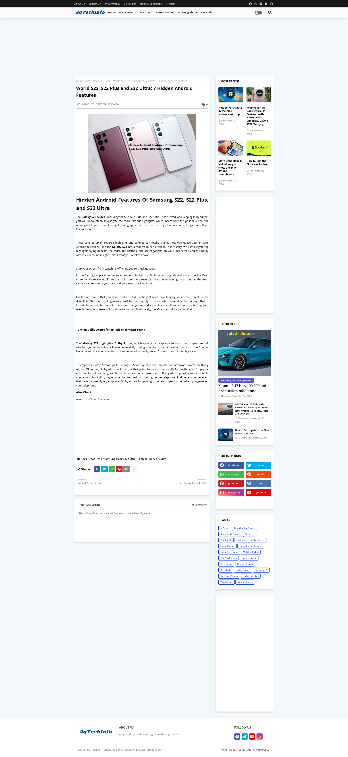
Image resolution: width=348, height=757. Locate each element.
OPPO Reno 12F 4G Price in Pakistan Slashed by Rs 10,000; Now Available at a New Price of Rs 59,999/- (252, 409)
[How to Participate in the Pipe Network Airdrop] (225, 435)
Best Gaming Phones (244, 528)
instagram (233, 492)
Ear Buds (206, 12)
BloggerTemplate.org (148, 749)
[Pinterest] (119, 469)
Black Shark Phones (230, 534)
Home (111, 12)
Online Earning (249, 558)
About (233, 749)
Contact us (94, 3)
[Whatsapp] (112, 469)
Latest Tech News (229, 552)
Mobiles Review (251, 552)
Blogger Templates (103, 749)
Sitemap (170, 3)
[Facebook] (97, 469)
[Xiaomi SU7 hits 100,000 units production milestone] (244, 353)
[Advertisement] (174, 46)
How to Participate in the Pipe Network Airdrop (230, 111)
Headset (241, 540)
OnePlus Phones (228, 558)
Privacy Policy (112, 3)
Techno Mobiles (251, 576)
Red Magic (225, 570)
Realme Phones (245, 564)
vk (261, 483)
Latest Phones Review (98, 81)
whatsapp (234, 474)
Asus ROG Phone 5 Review (92, 399)
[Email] (126, 469)
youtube (261, 492)
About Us (79, 3)
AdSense (224, 528)
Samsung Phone (188, 12)
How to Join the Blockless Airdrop (257, 162)
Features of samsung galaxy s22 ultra (113, 459)
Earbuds (249, 534)
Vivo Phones (226, 582)
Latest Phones (165, 12)
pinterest (233, 483)
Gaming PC (226, 540)
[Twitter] (104, 469)
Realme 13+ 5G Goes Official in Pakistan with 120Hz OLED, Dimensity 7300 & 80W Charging (257, 116)
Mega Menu (126, 12)
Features (145, 12)
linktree (231, 501)
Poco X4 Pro (226, 564)
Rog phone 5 (261, 570)
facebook (233, 465)
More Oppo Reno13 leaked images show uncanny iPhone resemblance (230, 167)
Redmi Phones (243, 570)
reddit (261, 474)
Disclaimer (130, 3)
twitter (261, 465)
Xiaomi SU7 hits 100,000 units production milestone (244, 388)
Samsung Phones (229, 576)
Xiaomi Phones (244, 582)
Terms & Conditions (151, 3)
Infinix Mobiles (257, 540)
